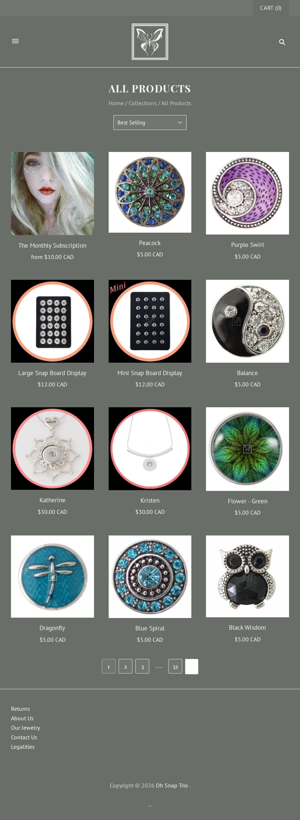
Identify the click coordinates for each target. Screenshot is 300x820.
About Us (22, 718)
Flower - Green (247, 501)
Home (116, 103)
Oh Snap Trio (172, 785)
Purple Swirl (247, 245)
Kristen (150, 500)
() (271, 7)
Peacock (150, 243)
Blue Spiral (150, 628)
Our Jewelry (25, 727)
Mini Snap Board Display (149, 373)
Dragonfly (52, 628)
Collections (143, 103)
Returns (20, 708)
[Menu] (15, 42)
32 (175, 666)
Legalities (23, 746)
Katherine (52, 500)
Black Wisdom (247, 627)
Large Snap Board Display (52, 373)
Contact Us (24, 737)
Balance (247, 373)
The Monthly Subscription (52, 245)
